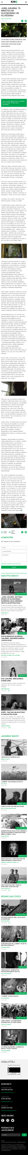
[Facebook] (2, 1120)
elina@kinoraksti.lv (7, 1101)
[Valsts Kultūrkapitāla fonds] (14, 1071)
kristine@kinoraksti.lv (8, 1092)
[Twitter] (12, 1120)
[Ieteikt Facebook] (22, 21)
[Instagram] (7, 1120)
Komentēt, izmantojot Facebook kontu (11, 563)
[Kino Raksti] (14, 2)
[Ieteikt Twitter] (26, 21)
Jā (24, 1135)
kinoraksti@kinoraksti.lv (8, 1110)
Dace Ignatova (6, 18)
